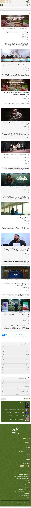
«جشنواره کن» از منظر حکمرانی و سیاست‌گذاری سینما (14, 409)
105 (23, 337)
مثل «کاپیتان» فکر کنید (23, 218)
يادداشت (25, 126)
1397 (15, 367)
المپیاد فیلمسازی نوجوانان (15, 389)
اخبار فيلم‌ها (15, 384)
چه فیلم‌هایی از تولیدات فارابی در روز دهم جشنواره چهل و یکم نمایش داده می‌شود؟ (16, 93)
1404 (15, 349)
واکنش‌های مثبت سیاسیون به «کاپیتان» (19, 187)
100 (11, 335)
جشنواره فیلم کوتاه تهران (24, 485)
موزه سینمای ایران (26, 493)
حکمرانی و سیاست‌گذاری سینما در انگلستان (16, 416)
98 (16, 335)
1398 (15, 365)
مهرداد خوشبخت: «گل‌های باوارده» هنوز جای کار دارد (16, 65)
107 (17, 337)
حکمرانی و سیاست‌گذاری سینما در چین (17, 419)
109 (11, 337)
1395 (15, 372)
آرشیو (4, 399)
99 (14, 335)
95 (24, 335)
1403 (15, 352)
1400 (15, 359)
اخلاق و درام (22, 403)
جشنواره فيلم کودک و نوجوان (15, 394)
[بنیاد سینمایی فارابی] (28, 3)
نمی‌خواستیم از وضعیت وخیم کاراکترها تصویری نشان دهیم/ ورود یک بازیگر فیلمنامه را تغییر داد (16, 250)
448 (4, 337)
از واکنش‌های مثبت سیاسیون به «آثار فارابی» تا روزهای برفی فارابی (16, 33)
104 (26, 337)
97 (19, 335)
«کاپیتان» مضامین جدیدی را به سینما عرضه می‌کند (16, 158)
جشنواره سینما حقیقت (25, 480)
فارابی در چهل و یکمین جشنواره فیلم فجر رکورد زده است (16, 316)
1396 (15, 370)
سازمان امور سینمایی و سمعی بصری (22, 478)
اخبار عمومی (24, 36)
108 (14, 337)
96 (21, 335)
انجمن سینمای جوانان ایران (24, 489)
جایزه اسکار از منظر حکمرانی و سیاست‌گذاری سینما (15, 412)
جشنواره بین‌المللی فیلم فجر (24, 495)
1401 (15, 357)
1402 (15, 354)
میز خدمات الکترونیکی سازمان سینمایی (22, 491)
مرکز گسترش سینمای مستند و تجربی (22, 487)
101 (8, 335)
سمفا (28, 497)
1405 (15, 346)
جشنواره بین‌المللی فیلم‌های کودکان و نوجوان (21, 476)
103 (3, 335)
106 (20, 337)
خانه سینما (27, 483)
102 (6, 335)
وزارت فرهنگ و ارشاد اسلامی (24, 474)
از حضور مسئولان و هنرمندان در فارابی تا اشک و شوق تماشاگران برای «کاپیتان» (16, 284)
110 (9, 337)
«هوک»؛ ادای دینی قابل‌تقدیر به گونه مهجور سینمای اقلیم (16, 123)
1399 (15, 362)
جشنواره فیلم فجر (15, 391)
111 (6, 337)
